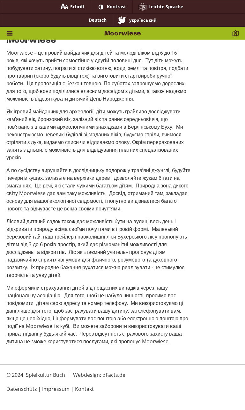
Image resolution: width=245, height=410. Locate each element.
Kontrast (116, 7)
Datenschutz (21, 388)
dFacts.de (113, 374)
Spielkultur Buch (45, 374)
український (143, 20)
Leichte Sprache (165, 7)
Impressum (56, 388)
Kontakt (235, 35)
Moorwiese (122, 33)
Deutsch (98, 20)
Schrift (77, 7)
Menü (9, 35)
